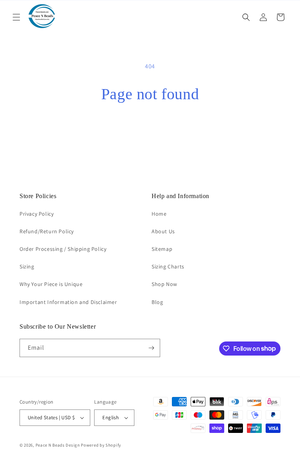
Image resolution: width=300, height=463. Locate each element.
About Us (163, 231)
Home (159, 213)
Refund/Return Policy (47, 231)
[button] (16, 17)
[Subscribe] (151, 348)
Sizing (27, 266)
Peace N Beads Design (58, 445)
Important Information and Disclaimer (68, 302)
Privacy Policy (37, 213)
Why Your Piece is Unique (51, 284)
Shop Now (164, 284)
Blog (157, 302)
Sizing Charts (168, 266)
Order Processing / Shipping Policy (63, 248)
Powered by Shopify (101, 445)
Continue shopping (150, 128)
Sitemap (162, 248)
